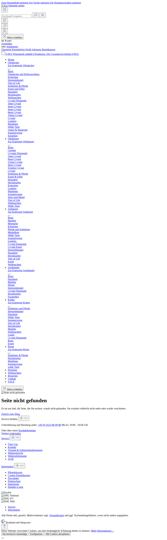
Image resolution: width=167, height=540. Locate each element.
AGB (11, 459)
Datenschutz (14, 481)
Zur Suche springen (39, 2)
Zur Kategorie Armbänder (21, 270)
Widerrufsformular (17, 456)
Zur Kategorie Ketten (19, 302)
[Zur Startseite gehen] (12, 5)
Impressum (13, 484)
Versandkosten (56, 515)
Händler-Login (15, 487)
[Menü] (4, 10)
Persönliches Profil (22, 49)
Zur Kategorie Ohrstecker (21, 65)
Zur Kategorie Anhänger (20, 211)
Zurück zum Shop (10, 414)
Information (7, 466)
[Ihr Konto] (4, 31)
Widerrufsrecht (15, 453)
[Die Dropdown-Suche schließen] (42, 15)
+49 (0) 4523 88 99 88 (49, 425)
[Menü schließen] (9, 69)
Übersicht (6, 49)
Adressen (37, 49)
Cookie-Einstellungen (19, 475)
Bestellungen (48, 49)
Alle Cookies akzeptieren (57, 534)
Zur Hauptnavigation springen (65, 2)
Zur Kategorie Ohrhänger (21, 141)
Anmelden (6, 43)
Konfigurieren (36, 534)
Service (5, 438)
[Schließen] (2, 538)
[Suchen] (35, 15)
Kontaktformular (27, 430)
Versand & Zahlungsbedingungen (25, 450)
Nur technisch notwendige (15, 534)
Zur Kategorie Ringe (18, 349)
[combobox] (16, 16)
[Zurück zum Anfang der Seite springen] (4, 526)
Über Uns (13, 444)
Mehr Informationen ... (102, 530)
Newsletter (13, 478)
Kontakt (12, 447)
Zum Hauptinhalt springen (15, 2)
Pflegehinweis (15, 472)
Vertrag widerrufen (11, 433)
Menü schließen (14, 37)
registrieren (12, 46)
